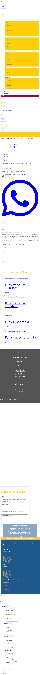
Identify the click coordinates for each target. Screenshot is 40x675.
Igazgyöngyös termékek (20, 376)
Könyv (8, 57)
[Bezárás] (3, 106)
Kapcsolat (6, 93)
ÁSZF (20, 388)
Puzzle (8, 65)
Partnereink (6, 91)
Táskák (8, 46)
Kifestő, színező (9, 56)
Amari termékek (9, 25)
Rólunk (5, 90)
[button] (13, 171)
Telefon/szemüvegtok (10, 632)
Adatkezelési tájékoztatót (15, 510)
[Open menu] (2, 130)
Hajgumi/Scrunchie (9, 70)
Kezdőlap (3, 138)
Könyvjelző (8, 59)
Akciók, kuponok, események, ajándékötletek (20, 361)
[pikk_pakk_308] (13, 144)
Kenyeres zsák (9, 85)
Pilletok (8, 75)
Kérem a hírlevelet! (7, 515)
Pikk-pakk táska (24, 174)
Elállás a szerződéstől (20, 389)
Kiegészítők (9, 138)
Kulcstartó (8, 41)
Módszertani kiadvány (10, 30)
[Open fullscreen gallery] (10, 151)
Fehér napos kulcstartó (20, 337)
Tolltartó (8, 49)
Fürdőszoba (6, 650)
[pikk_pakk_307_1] (14, 147)
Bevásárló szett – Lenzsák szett (11, 78)
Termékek (4, 606)
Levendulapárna (9, 72)
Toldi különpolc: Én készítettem (12, 621)
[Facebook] (2, 176)
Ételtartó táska (9, 80)
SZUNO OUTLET (9, 33)
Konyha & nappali (7, 659)
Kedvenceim (17, 374)
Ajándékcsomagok (9, 22)
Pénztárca (8, 43)
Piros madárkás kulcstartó (15, 286)
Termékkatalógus (20, 373)
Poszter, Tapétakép (9, 64)
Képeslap (8, 54)
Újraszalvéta (8, 88)
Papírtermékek (6, 636)
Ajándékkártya (23, 374)
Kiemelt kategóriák (7, 608)
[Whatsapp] (20, 218)
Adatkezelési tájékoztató (20, 386)
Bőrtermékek (9, 38)
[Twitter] (3, 176)
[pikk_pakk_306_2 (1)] (14, 146)
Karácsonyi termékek (10, 28)
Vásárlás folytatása (7, 110)
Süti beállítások (20, 391)
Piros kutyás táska (17, 322)
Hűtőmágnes (8, 83)
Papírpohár (8, 62)
